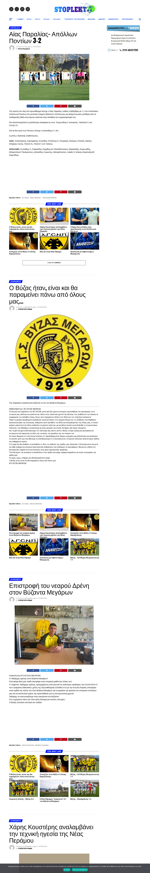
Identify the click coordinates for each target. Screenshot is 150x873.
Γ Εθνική (20, 19)
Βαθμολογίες (113, 19)
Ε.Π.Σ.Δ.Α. (46, 19)
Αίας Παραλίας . (36, 198)
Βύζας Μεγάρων (36, 504)
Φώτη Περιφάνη (24, 49)
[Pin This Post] (60, 106)
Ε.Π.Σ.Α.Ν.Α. (57, 19)
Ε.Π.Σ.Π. (37, 19)
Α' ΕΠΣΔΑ (26, 198)
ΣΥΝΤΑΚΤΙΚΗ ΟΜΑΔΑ (25, 309)
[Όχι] (147, 868)
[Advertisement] (54, 174)
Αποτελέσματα (127, 19)
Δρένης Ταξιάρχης (42, 745)
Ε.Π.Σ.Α (29, 19)
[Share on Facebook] (33, 106)
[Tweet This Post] (47, 106)
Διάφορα (101, 19)
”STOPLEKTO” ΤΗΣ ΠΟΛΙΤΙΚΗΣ (74, 19)
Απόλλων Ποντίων (49, 198)
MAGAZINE (91, 19)
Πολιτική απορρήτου (80, 870)
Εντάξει (67, 870)
